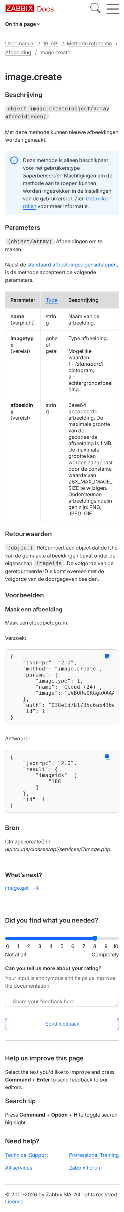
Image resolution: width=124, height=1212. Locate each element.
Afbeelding (18, 52)
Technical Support (26, 1155)
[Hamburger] (113, 9)
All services (18, 1167)
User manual (20, 43)
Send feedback (62, 1024)
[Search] (95, 9)
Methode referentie (89, 43)
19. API (51, 43)
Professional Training (94, 1155)
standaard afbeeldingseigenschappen (72, 264)
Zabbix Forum (85, 1167)
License (14, 1201)
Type (52, 300)
